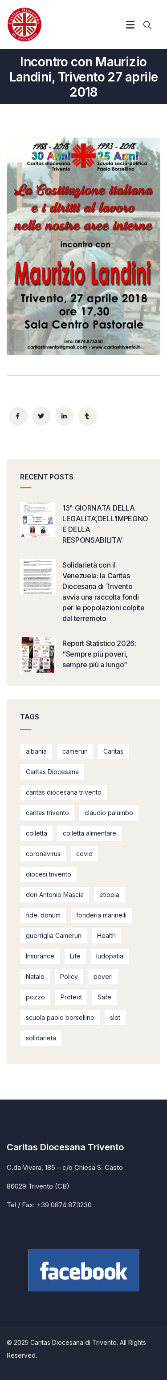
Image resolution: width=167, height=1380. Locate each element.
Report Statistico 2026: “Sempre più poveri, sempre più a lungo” (99, 654)
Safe (104, 997)
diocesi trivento (48, 874)
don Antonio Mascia (55, 894)
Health (106, 935)
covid (84, 853)
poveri (103, 976)
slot (115, 1017)
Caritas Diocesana (52, 771)
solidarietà (41, 1038)
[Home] (24, 24)
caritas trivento (47, 812)
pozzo (35, 997)
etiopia (109, 894)
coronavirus (43, 853)
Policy (69, 976)
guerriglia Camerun (53, 935)
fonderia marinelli (101, 915)
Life (75, 956)
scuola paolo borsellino (60, 1017)
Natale (35, 976)
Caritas (113, 751)
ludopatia (109, 956)
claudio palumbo (109, 812)
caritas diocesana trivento (64, 792)
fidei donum (43, 915)
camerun (75, 751)
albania (36, 751)
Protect (71, 997)
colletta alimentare (89, 833)
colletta (36, 833)
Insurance (40, 956)
